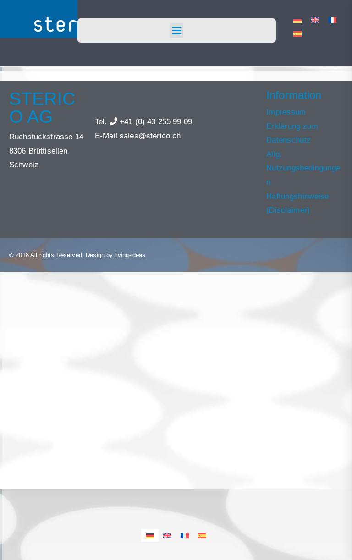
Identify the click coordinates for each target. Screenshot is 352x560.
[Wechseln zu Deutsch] (297, 19)
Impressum (286, 112)
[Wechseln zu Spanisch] (297, 33)
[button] (176, 30)
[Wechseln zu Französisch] (332, 19)
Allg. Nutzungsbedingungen (303, 168)
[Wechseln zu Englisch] (315, 19)
